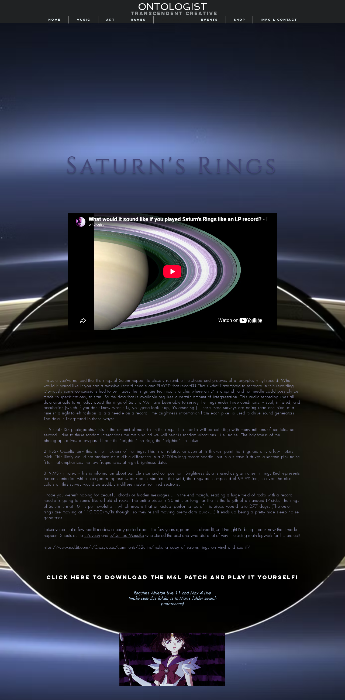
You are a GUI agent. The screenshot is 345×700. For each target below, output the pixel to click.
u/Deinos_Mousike (127, 535)
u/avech (92, 535)
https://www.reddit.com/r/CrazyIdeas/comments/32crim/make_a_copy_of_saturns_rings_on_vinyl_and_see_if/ (147, 547)
